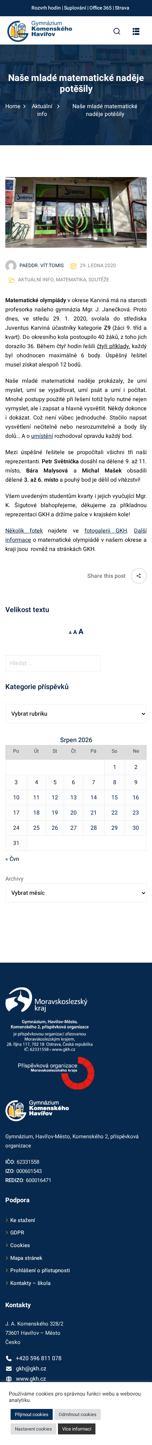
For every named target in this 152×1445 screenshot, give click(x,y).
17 (16, 813)
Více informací (76, 1429)
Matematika (71, 280)
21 (93, 813)
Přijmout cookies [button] (31, 1414)
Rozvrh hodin (46, 8)
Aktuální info (42, 110)
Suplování (75, 8)
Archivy (14, 879)
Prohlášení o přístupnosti (40, 1270)
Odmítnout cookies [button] (78, 1414)
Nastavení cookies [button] (33, 1429)
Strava (122, 8)
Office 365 (100, 8)
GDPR (17, 1233)
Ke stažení (22, 1220)
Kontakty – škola (30, 1283)
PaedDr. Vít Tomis (41, 265)
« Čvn (12, 859)
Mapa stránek (26, 1258)
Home (13, 106)
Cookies (20, 1245)
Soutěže (98, 280)
